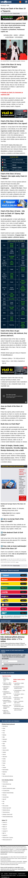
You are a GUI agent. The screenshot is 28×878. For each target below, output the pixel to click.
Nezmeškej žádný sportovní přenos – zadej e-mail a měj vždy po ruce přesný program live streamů (13, 656)
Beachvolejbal (5, 769)
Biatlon (4, 745)
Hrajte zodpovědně (3, 559)
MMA (4, 737)
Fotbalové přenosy (6, 810)
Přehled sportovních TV (7, 839)
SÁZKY (16, 35)
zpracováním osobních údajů (15, 664)
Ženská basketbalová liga (8, 816)
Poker (4, 765)
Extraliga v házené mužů (7, 814)
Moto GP (4, 799)
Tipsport (14, 167)
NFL (3, 803)
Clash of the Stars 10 (15, 145)
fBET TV (4, 833)
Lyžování (4, 747)
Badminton (5, 771)
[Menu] (26, 2)
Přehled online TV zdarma (8, 837)
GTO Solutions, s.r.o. (5, 877)
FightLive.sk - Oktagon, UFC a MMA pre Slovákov (7, 712)
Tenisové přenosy (6, 812)
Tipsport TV (5, 824)
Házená (4, 754)
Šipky (4, 743)
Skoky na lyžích (6, 750)
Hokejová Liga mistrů (7, 807)
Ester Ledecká (5, 805)
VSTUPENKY (19, 37)
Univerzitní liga (5, 797)
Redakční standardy (13, 873)
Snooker (4, 767)
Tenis (4, 732)
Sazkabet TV (5, 831)
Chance (20, 167)
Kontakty (6, 873)
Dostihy (4, 758)
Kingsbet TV (5, 835)
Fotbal (4, 728)
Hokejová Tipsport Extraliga (8, 792)
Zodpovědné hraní (4, 852)
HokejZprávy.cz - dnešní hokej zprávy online (7, 693)
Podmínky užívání (21, 873)
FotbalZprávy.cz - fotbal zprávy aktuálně (6, 688)
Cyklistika (4, 741)
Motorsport (5, 739)
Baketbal (4, 734)
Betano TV (5, 826)
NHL (3, 801)
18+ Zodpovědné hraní (21, 875)
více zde (17, 562)
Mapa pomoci (14, 869)
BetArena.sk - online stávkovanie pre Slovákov (7, 707)
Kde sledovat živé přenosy (8, 776)
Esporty (4, 760)
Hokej (4, 730)
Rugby (4, 773)
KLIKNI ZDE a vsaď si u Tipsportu (22, 498)
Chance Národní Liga (7, 784)
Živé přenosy (5, 726)
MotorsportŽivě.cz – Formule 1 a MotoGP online (7, 702)
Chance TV (5, 828)
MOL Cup (4, 786)
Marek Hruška (16, 13)
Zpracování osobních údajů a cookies (8, 875)
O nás (2, 873)
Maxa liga (4, 794)
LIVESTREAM (9, 37)
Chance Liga (5, 781)
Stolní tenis (5, 756)
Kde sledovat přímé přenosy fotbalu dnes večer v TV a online (12, 639)
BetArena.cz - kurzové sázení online (6, 679)
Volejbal (4, 752)
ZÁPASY (21, 35)
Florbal (4, 763)
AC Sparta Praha (6, 790)
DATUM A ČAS (8, 35)
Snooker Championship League (9, 788)
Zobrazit (14, 165)
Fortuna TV (5, 822)
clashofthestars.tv (8, 355)
